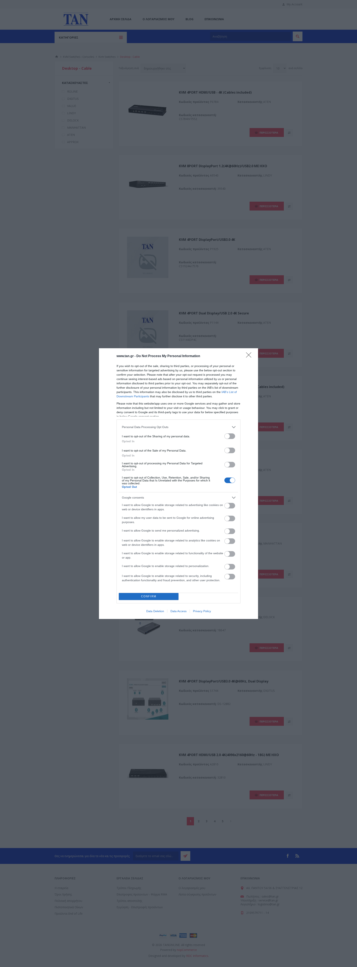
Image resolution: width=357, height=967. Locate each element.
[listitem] (178, 427)
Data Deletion (155, 611)
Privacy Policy (202, 611)
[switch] (229, 436)
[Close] (250, 356)
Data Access (178, 611)
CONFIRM (148, 596)
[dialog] (178, 483)
